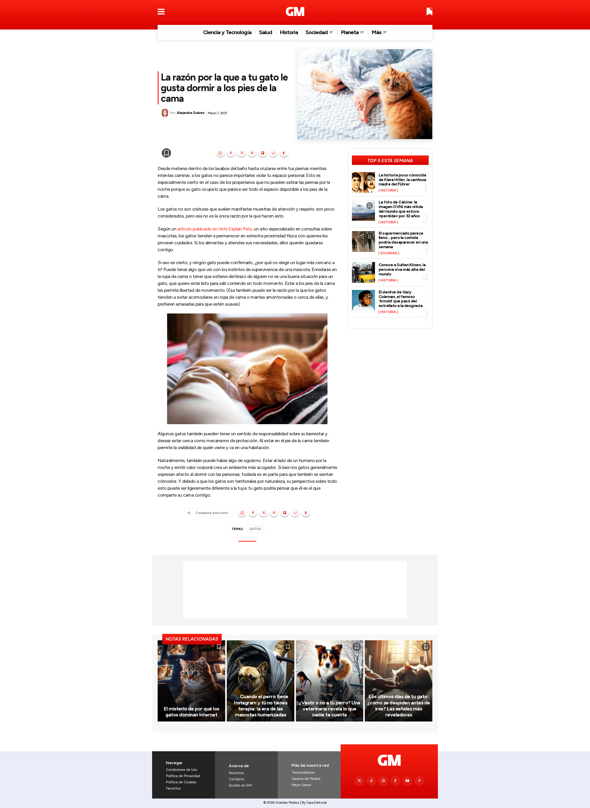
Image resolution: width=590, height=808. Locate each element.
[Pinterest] (252, 153)
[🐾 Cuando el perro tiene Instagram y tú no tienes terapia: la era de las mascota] (260, 680)
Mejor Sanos (301, 785)
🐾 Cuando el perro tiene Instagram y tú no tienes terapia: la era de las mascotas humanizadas (260, 705)
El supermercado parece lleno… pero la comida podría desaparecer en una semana (403, 240)
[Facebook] (231, 153)
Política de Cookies (181, 782)
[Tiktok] (371, 781)
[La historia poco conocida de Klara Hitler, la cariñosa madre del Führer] (363, 182)
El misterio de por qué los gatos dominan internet (191, 712)
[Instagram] (383, 781)
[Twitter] (359, 781)
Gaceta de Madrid (306, 779)
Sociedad (388, 253)
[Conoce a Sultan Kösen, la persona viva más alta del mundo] (363, 272)
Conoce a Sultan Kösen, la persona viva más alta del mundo (402, 269)
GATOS (255, 529)
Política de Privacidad (183, 776)
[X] (241, 153)
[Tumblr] (284, 153)
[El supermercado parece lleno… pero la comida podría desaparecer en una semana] (363, 241)
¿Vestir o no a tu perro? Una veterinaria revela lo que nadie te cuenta (329, 709)
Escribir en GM (240, 785)
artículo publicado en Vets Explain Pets (214, 229)
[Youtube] (407, 781)
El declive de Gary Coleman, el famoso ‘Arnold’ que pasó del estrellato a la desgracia (401, 298)
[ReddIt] (273, 153)
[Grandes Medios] (295, 11)
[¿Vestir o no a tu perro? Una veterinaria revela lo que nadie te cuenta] (329, 680)
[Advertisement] (295, 589)
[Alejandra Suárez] (165, 113)
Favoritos (173, 788)
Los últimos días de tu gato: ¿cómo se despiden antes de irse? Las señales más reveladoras (398, 705)
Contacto (236, 779)
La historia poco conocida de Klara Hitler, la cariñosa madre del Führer (402, 180)
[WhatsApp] (220, 153)
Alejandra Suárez (190, 113)
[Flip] (262, 153)
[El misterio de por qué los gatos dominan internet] (191, 680)
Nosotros (236, 773)
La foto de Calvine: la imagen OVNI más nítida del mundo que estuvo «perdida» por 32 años (401, 209)
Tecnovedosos (303, 772)
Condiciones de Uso (181, 770)
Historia (388, 190)
